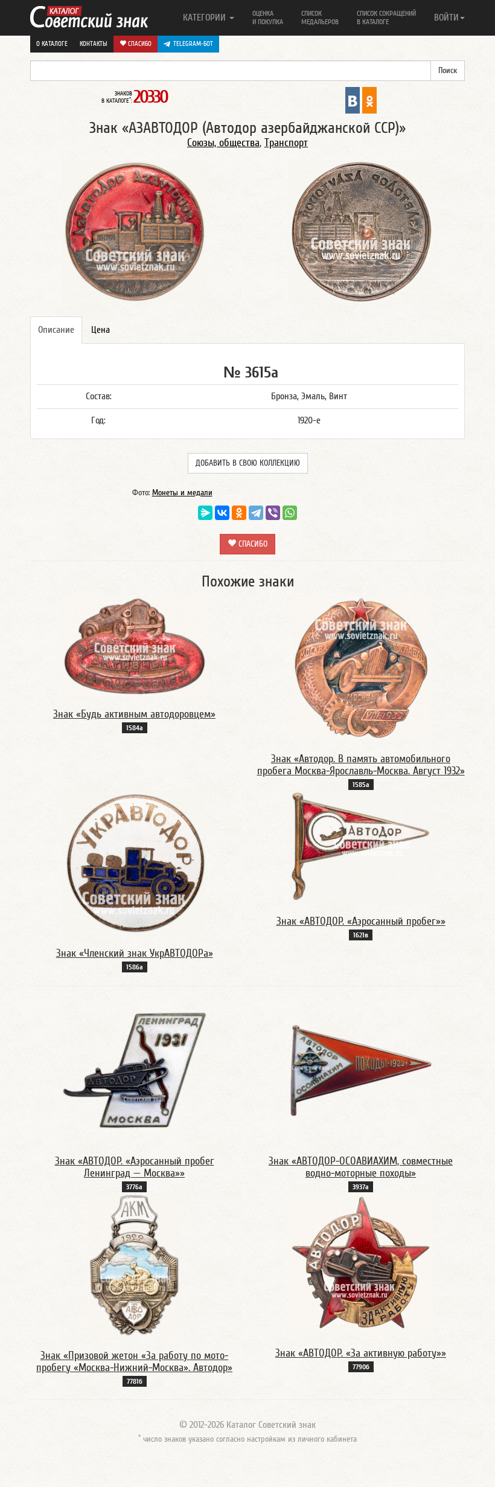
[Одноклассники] (239, 513)
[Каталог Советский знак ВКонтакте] (352, 99)
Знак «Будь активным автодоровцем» (134, 714)
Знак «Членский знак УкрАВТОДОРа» (134, 953)
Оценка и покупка (267, 17)
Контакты (93, 44)
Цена (100, 329)
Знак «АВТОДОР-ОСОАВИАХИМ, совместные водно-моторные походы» (361, 1167)
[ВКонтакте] (222, 513)
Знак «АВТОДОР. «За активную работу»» (360, 1353)
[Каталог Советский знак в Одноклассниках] (369, 99)
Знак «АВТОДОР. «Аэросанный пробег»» (361, 921)
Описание (56, 329)
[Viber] (273, 513)
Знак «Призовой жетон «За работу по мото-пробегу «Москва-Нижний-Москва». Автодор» (134, 1361)
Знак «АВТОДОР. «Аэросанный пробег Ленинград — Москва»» (134, 1167)
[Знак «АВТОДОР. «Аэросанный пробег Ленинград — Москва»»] (134, 1070)
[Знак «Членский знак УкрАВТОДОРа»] (134, 862)
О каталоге (52, 44)
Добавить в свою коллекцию (248, 463)
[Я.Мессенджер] (205, 513)
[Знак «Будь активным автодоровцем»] (134, 645)
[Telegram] (256, 513)
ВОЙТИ (446, 17)
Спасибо (139, 44)
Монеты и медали (182, 493)
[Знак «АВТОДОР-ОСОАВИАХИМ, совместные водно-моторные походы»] (361, 1070)
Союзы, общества (223, 142)
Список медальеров (320, 17)
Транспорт (286, 142)
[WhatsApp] (290, 513)
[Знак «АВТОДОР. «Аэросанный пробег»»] (361, 846)
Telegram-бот (193, 44)
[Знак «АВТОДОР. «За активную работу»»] (361, 1263)
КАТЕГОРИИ (205, 17)
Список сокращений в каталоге (386, 17)
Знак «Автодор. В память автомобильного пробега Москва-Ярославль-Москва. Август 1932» (361, 765)
